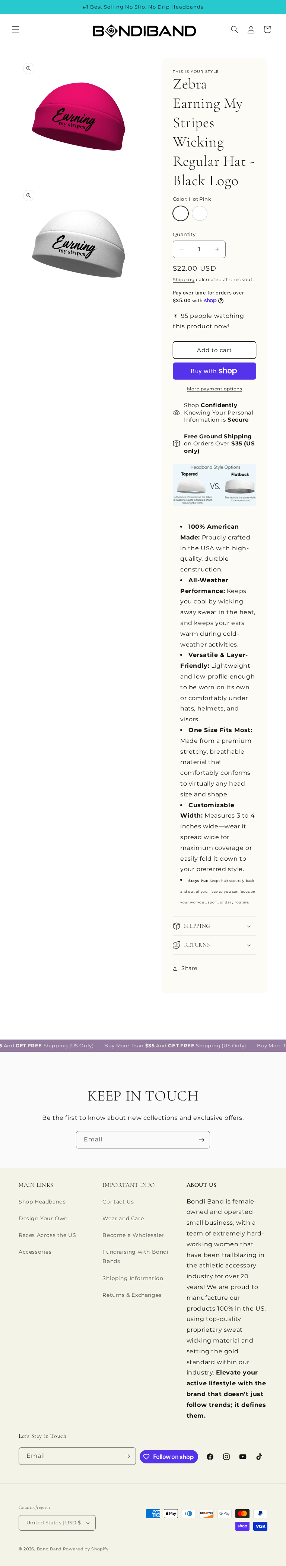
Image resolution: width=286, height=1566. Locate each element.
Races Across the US (47, 1235)
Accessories (35, 1251)
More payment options (214, 389)
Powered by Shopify (86, 1549)
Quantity (184, 234)
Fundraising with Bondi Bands (135, 1256)
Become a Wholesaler (133, 1235)
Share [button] (189, 968)
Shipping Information (132, 1278)
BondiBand (49, 1549)
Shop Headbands (42, 1201)
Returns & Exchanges (131, 1295)
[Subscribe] (201, 1139)
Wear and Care (123, 1218)
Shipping (184, 279)
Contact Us (118, 1201)
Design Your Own (43, 1218)
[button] (15, 29)
